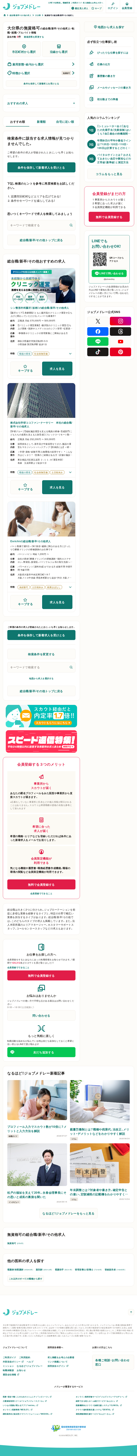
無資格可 (15, 1243)
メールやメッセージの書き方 (114, 87)
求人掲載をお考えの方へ (93, 2)
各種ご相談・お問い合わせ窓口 (112, 1362)
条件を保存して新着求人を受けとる (41, 83)
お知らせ (21, 1370)
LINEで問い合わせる (111, 273)
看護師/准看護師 (20, 1269)
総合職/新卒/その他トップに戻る (41, 240)
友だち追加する (43, 1052)
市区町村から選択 (24, 51)
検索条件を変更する (41, 654)
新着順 (41, 121)
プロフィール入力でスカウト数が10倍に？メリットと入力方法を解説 (37, 1128)
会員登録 (127, 8)
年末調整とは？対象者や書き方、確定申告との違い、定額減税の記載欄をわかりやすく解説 (99, 1192)
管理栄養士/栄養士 (88, 1269)
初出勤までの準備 (107, 99)
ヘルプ (30, 1361)
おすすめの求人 (17, 103)
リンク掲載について (58, 1361)
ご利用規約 (24, 1357)
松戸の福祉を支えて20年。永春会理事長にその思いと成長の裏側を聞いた (36, 1194)
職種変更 (66, 2)
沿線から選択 (59, 51)
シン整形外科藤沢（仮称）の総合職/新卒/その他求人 (39, 307)
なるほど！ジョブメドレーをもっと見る (68, 1213)
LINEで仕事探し (55, 2)
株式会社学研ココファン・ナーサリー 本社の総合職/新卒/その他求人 (41, 424)
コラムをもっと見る (109, 174)
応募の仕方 (103, 64)
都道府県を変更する (34, 36)
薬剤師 (44, 1269)
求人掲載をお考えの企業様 (61, 1357)
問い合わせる (41, 1015)
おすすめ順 (17, 121)
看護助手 (63, 1269)
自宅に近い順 (65, 121)
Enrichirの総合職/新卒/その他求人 (30, 541)
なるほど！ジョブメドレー (29, 1365)
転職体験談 (8, 1370)
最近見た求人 (81, 8)
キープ (98, 8)
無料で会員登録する (41, 884)
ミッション (8, 1365)
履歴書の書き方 (106, 76)
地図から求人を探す (111, 27)
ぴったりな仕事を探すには (112, 52)
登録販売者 (115, 1269)
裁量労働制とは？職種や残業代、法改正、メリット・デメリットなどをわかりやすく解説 (99, 1131)
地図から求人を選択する (41, 678)
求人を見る (57, 368)
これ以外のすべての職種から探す (25, 1278)
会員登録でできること (41, 893)
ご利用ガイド (76, 2)
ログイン (113, 8)
